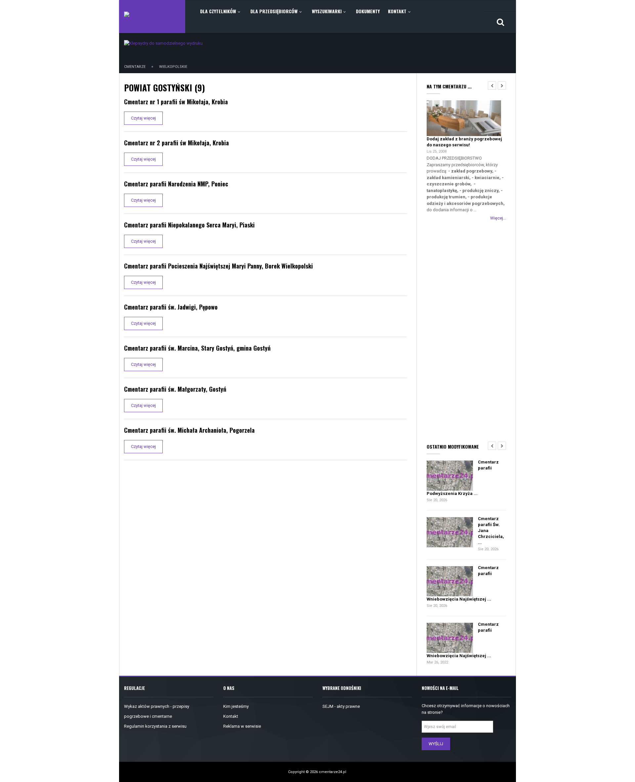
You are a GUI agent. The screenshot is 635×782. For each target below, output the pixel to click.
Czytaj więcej (143, 118)
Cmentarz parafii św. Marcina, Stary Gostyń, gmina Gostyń (197, 348)
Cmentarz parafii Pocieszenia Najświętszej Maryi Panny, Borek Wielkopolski (218, 266)
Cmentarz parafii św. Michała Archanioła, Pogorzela (189, 430)
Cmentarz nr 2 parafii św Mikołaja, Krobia (176, 142)
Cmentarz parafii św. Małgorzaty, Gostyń (175, 389)
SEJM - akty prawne (341, 706)
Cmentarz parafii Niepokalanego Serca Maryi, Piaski (189, 224)
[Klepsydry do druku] (163, 42)
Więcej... (498, 218)
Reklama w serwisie (242, 726)
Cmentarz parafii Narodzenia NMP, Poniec (176, 183)
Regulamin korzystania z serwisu (155, 726)
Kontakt (230, 716)
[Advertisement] (466, 330)
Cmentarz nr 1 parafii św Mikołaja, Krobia (176, 101)
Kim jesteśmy (236, 706)
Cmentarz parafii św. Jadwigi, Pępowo (171, 307)
